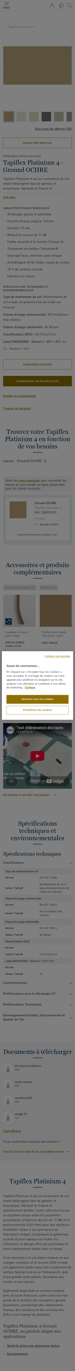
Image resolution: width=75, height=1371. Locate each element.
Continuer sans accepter (57, 656)
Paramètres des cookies (37, 710)
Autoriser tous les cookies (38, 699)
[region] (37, 685)
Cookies (30, 687)
